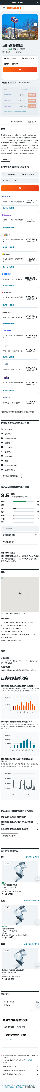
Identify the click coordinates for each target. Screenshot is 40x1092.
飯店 (13, 1085)
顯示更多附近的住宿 (32, 857)
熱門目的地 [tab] (21, 1027)
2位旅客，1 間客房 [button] (11, 64)
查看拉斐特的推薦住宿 (31, 944)
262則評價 (21, 49)
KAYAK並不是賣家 (10, 1066)
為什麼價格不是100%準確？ (13, 1074)
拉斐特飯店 (9, 1039)
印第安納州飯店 (9, 1087)
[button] (37, 2)
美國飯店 (33, 1085)
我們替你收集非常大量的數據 (14, 1070)
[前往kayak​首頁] (14, 8)
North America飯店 (22, 1085)
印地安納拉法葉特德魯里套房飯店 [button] (13, 970)
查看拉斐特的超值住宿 (31, 901)
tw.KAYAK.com (5, 1085)
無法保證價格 (29, 1060)
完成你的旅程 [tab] (9, 1027)
